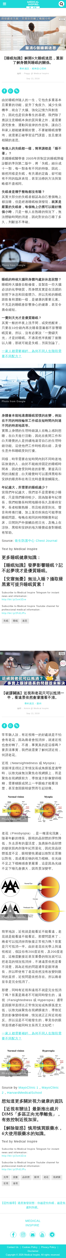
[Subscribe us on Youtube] (42, 1235)
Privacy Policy (48, 1247)
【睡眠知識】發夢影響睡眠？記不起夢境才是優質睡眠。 (32, 567)
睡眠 (15, 621)
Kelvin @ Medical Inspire (36, 708)
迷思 (24, 621)
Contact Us (12, 1247)
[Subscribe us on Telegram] (52, 1235)
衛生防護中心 (25, 540)
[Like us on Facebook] (13, 1235)
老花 (46, 1177)
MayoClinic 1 (28, 1087)
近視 (6, 1183)
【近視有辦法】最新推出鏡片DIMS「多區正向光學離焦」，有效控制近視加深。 (31, 1114)
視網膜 (57, 1177)
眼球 (36, 1177)
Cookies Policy (29, 1247)
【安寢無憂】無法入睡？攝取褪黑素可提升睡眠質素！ (32, 581)
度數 (15, 1177)
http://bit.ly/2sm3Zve (14, 599)
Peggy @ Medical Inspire (36, 73)
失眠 (6, 621)
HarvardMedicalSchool (24, 1092)
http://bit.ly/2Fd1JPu (14, 613)
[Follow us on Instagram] (23, 1235)
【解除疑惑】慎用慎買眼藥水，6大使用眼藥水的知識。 (32, 1130)
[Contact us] (33, 1235)
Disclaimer (33, 1251)
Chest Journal (46, 540)
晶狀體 (26, 1177)
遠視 (15, 1183)
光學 (6, 1177)
